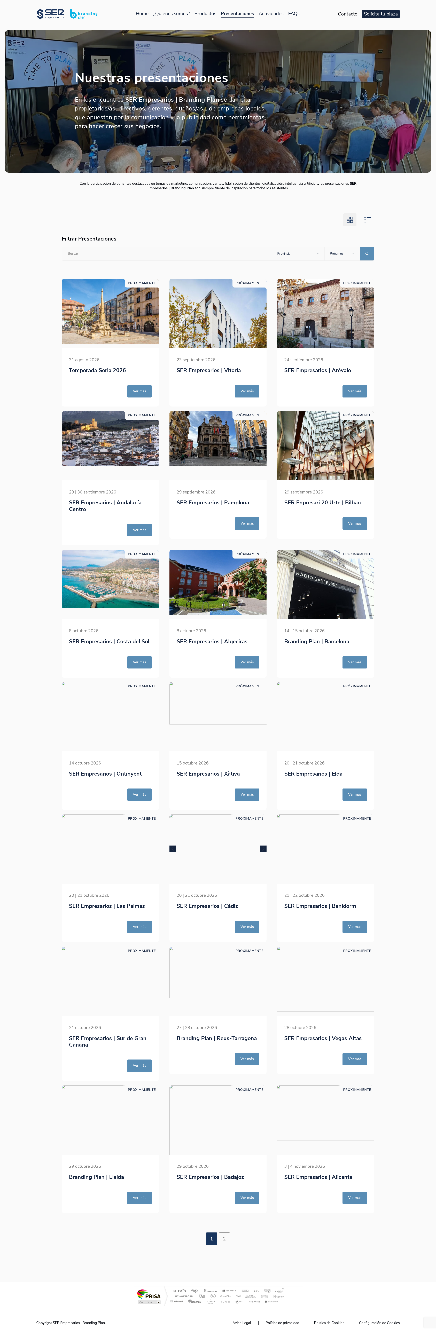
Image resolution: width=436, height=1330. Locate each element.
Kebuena (276, 1296)
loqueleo (254, 1301)
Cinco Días (225, 1296)
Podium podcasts (210, 1301)
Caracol (279, 1291)
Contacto (347, 14)
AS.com (255, 1291)
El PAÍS (179, 1291)
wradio (212, 1296)
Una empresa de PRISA (149, 1294)
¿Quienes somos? (171, 14)
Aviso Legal (241, 1323)
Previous (172, 849)
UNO (202, 1296)
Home (142, 14)
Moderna (194, 1301)
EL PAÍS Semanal (251, 1296)
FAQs (294, 14)
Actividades (271, 14)
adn (266, 1291)
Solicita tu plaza (381, 14)
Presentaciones (237, 14)
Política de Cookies (329, 1323)
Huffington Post (183, 1296)
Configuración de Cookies (379, 1323)
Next (263, 849)
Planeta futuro (263, 1296)
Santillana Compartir (229, 1291)
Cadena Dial (238, 1296)
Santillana (211, 1291)
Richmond (177, 1301)
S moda (239, 1301)
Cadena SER (244, 1291)
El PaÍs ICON (225, 1301)
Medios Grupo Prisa (149, 1302)
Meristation (270, 1301)
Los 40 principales (195, 1291)
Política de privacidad (282, 1323)
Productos (205, 14)
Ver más (139, 391)
